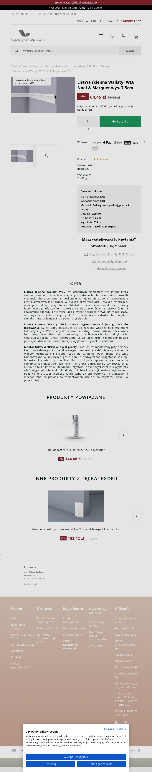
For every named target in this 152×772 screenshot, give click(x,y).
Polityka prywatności (115, 728)
